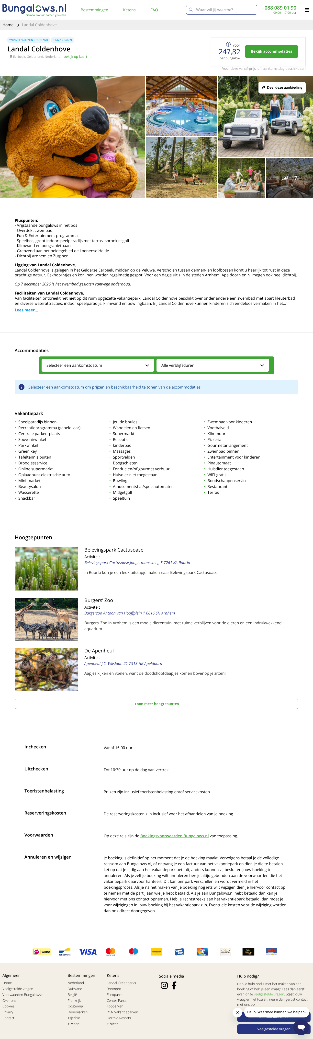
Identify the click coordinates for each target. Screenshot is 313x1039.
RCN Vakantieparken (122, 1012)
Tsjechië (74, 1018)
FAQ (154, 9)
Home (8, 24)
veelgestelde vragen (269, 994)
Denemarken (78, 1012)
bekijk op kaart (75, 56)
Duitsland (75, 989)
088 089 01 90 (280, 7)
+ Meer (73, 1024)
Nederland (76, 983)
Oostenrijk (76, 1006)
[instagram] (164, 985)
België (72, 994)
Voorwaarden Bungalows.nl (23, 994)
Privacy (7, 1012)
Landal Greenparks (121, 983)
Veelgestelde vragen (17, 989)
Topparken (115, 1006)
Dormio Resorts (119, 1018)
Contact (8, 1018)
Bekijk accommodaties (271, 51)
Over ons (9, 1000)
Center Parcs (116, 1000)
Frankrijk (74, 1000)
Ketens (129, 9)
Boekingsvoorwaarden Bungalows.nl (174, 835)
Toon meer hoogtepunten (156, 703)
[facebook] (174, 985)
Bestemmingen (94, 9)
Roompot (114, 989)
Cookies (8, 1006)
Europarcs (115, 994)
